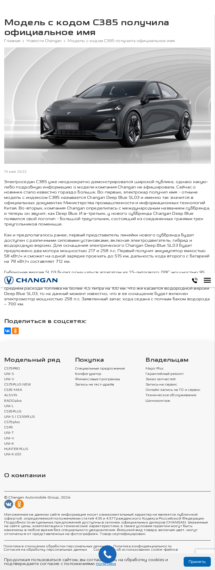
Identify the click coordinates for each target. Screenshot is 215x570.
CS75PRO (12, 368)
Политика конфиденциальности (142, 546)
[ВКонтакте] (7, 330)
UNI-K (9, 444)
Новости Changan (44, 41)
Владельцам (167, 360)
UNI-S (9, 374)
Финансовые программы (97, 379)
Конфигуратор (88, 374)
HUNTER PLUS (16, 449)
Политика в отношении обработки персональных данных (55, 546)
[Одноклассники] (15, 330)
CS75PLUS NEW (17, 384)
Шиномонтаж (158, 401)
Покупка (89, 360)
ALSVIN (10, 395)
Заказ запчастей (160, 379)
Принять (197, 562)
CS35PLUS (13, 411)
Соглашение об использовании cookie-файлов (136, 549)
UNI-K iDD (13, 454)
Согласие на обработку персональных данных (45, 549)
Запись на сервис (161, 384)
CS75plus (12, 422)
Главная (12, 41)
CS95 (8, 427)
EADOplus (13, 401)
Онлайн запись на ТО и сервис (173, 390)
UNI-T (9, 433)
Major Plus (154, 368)
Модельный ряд (32, 360)
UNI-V (9, 379)
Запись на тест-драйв (94, 384)
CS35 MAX (13, 390)
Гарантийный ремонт (165, 374)
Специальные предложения (100, 368)
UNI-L (9, 406)
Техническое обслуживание (171, 395)
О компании (25, 475)
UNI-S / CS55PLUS (19, 417)
